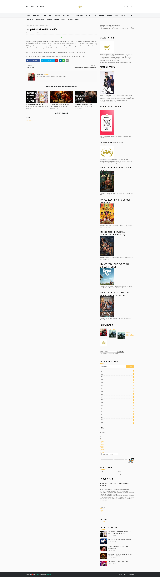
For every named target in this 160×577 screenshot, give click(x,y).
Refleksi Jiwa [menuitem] (40, 19)
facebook (102, 472)
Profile (33, 6)
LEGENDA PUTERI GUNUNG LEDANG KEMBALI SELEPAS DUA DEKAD (59, 105)
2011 (117, 414)
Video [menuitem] (77, 19)
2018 (117, 394)
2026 (117, 371)
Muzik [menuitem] (116, 15)
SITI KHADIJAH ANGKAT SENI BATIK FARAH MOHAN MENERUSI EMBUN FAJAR (37, 105)
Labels (102, 441)
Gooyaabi (48, 574)
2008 (117, 423)
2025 (117, 374)
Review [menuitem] (49, 19)
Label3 (102, 446)
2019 (117, 391)
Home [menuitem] (28, 15)
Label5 (102, 449)
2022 (117, 382)
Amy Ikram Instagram (123, 483)
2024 (117, 377)
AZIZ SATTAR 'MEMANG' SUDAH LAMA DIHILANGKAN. (118, 547)
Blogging (37, 574)
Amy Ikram (29, 33)
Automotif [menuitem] (36, 15)
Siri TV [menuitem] (63, 19)
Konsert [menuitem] (109, 15)
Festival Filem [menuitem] (67, 15)
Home (27, 6)
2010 (117, 417)
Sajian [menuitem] (56, 19)
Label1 (101, 443)
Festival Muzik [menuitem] (78, 15)
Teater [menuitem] (70, 19)
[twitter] (128, 6)
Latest (102, 512)
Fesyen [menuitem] (88, 15)
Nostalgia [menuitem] (30, 19)
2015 (117, 402)
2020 (117, 388)
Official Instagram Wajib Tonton (108, 483)
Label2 (102, 444)
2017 (117, 397)
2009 (117, 420)
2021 (117, 385)
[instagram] (131, 6)
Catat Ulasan (29, 120)
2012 (117, 411)
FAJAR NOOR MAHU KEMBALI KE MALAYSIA (119, 539)
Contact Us (131, 574)
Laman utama (29, 25)
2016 (117, 400)
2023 (117, 380)
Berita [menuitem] (44, 15)
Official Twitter (104, 485)
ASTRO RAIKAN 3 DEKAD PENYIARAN (118, 561)
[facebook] (125, 6)
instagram (120, 474)
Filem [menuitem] (94, 15)
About (101, 451)
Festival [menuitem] (57, 15)
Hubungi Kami (40, 6)
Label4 (102, 447)
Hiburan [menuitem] (101, 15)
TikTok (119, 472)
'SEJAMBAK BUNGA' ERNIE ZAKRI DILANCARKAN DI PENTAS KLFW (83, 105)
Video (101, 510)
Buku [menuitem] (50, 15)
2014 (117, 405)
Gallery (102, 508)
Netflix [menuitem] (123, 15)
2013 (117, 408)
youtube (102, 474)
